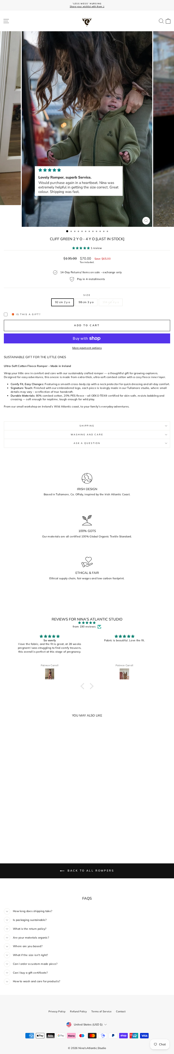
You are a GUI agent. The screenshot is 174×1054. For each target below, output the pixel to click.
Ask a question (87, 443)
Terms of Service (101, 1011)
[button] (83, 686)
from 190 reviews (84, 626)
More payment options (87, 348)
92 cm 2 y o (62, 302)
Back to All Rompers (90, 870)
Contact (121, 1011)
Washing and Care (87, 434)
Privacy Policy (56, 1011)
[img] (87, 623)
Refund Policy (78, 1011)
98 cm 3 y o (86, 302)
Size (86, 295)
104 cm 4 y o (110, 302)
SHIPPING (87, 425)
